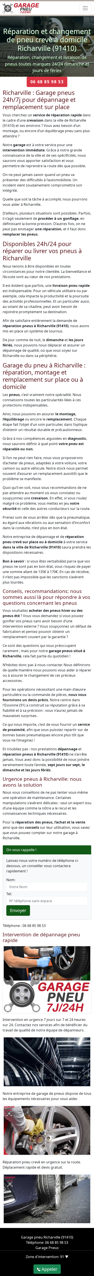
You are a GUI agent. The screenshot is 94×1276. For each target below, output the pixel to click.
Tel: (9, 893)
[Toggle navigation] (85, 8)
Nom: (10, 879)
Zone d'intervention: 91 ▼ (47, 1256)
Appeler (48, 1269)
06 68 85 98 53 (47, 82)
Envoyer (18, 910)
